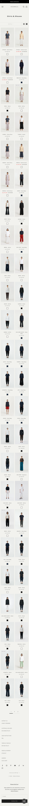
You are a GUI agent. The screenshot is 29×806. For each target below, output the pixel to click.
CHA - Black (21, 700)
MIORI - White (7, 531)
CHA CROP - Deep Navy (21, 247)
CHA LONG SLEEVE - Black (7, 615)
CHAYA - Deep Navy (21, 418)
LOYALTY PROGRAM (6, 723)
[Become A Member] (24, 801)
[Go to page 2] (18, 711)
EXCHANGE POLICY (6, 730)
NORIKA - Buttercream (21, 162)
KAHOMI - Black (21, 219)
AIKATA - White (7, 303)
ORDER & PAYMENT (6, 750)
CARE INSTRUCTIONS (6, 735)
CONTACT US (4, 720)
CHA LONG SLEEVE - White (22, 672)
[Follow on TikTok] (19, 765)
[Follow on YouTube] (15, 765)
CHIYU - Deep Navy (7, 361)
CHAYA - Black (21, 587)
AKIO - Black (7, 644)
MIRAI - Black (7, 106)
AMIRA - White (21, 275)
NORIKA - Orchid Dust (7, 190)
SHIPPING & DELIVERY (7, 728)
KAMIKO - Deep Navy (21, 361)
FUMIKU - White (21, 134)
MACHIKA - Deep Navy (22, 77)
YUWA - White (7, 587)
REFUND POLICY (5, 745)
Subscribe (14, 801)
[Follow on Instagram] (6, 765)
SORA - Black (22, 446)
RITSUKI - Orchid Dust (7, 77)
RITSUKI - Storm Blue (7, 49)
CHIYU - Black (21, 615)
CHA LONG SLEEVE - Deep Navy (21, 333)
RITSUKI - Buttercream (21, 49)
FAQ (2, 738)
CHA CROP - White (21, 503)
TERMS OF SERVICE (6, 743)
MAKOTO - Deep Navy (21, 531)
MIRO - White (7, 219)
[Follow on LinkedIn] (23, 765)
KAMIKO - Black (21, 303)
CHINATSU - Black (7, 672)
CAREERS (4, 758)
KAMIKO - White (7, 332)
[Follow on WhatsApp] (2, 768)
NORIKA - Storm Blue (7, 162)
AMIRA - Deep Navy (21, 190)
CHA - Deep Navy (7, 559)
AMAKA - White (7, 247)
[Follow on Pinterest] (11, 765)
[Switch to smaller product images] (26, 24)
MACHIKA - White (22, 644)
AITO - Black (7, 700)
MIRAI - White (21, 106)
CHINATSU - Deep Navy (7, 390)
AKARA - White (7, 446)
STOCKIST (4, 753)
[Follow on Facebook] (2, 765)
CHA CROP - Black (7, 503)
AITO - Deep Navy (21, 390)
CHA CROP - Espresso (22, 474)
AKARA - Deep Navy (7, 418)
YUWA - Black (21, 559)
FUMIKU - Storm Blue (7, 134)
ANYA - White (7, 275)
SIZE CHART (4, 760)
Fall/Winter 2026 (14, 1)
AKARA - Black (7, 474)
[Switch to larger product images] (24, 24)
